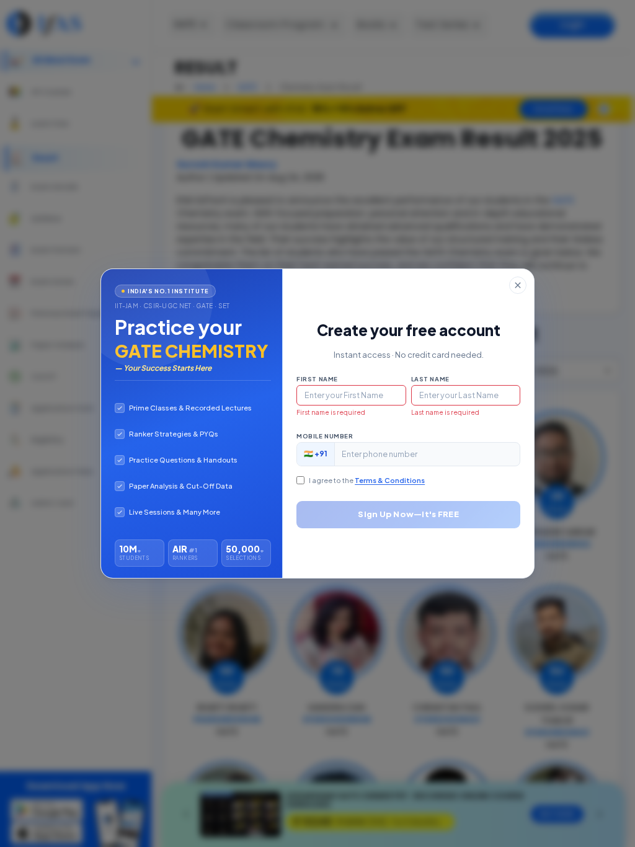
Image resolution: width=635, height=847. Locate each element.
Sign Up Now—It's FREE (408, 514)
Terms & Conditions (390, 480)
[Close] (517, 285)
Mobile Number (324, 436)
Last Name (430, 379)
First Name (317, 379)
